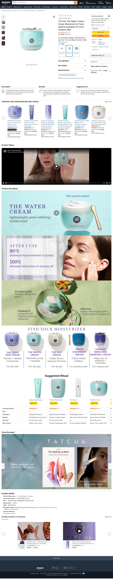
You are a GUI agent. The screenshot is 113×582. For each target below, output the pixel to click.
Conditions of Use (34, 573)
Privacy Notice (43, 573)
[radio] (3, 17)
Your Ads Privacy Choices (76, 573)
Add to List (94, 61)
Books (80, 7)
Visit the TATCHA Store (64, 18)
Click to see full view (31, 64)
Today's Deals (73, 7)
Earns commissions (16, 150)
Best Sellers (37, 7)
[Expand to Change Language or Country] (83, 3)
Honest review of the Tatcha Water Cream (19, 152)
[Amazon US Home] (40, 568)
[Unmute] (110, 183)
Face (21, 10)
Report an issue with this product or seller (71, 78)
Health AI (9, 7)
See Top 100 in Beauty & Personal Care (45, 507)
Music (110, 7)
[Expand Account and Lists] (96, 3)
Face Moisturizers (40, 10)
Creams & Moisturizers (29, 10)
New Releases (46, 7)
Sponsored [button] (4, 519)
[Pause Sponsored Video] (47, 538)
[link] (15, 123)
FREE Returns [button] (62, 42)
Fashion (98, 7)
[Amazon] (6, 2)
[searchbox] (44, 2)
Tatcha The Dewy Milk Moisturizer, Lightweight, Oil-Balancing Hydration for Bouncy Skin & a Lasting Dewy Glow (83, 542)
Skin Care (16, 10)
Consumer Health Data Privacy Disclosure (58, 573)
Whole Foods (64, 7)
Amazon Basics (28, 7)
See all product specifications (67, 75)
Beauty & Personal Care (7, 10)
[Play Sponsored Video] (79, 531)
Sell (93, 7)
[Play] (3, 183)
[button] (3, 7)
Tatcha (99, 41)
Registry (104, 7)
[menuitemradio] (107, 183)
